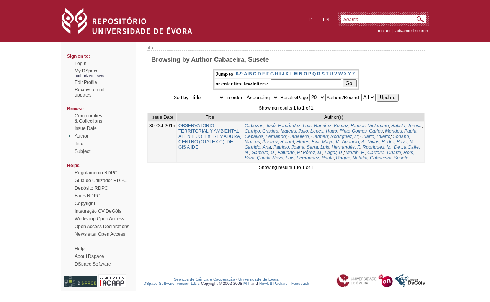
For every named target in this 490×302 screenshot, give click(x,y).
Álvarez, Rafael (278, 141)
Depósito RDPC (91, 188)
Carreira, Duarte (384, 152)
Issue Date (86, 128)
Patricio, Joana (288, 147)
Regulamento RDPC (96, 173)
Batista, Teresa (406, 125)
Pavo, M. (406, 141)
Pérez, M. (312, 152)
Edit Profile (86, 82)
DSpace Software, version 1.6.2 (172, 283)
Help (80, 248)
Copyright (85, 203)
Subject (82, 151)
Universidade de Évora (258, 279)
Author (81, 136)
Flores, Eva (308, 141)
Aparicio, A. (354, 141)
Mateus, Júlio (294, 131)
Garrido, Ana (258, 147)
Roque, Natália (352, 158)
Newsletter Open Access (100, 234)
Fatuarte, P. (289, 152)
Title (79, 143)
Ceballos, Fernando (265, 136)
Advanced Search (411, 30)
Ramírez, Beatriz (331, 125)
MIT (246, 283)
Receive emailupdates (90, 92)
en (326, 20)
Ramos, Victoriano (370, 125)
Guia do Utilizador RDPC (101, 180)
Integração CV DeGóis (98, 211)
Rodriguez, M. (377, 147)
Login (81, 63)
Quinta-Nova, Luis (275, 158)
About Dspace (89, 256)
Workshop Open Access (99, 219)
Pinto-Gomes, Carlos (361, 131)
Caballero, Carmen (308, 136)
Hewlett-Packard (273, 283)
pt (312, 20)
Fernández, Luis (295, 125)
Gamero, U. (263, 152)
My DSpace (87, 71)
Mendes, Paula (400, 131)
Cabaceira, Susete (389, 158)
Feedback (300, 283)
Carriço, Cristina (261, 131)
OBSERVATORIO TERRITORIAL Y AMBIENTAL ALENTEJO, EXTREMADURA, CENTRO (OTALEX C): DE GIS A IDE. (209, 136)
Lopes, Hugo (323, 131)
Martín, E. (355, 152)
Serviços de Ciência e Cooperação (204, 279)
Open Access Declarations (102, 226)
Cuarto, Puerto (375, 136)
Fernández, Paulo (315, 158)
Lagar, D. (334, 152)
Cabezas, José (260, 125)
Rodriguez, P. (344, 136)
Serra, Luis (318, 147)
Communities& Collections (88, 118)
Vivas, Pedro (381, 141)
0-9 (239, 74)
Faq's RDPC (87, 196)
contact (383, 30)
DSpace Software (93, 264)
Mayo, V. (331, 141)
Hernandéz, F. (346, 147)
